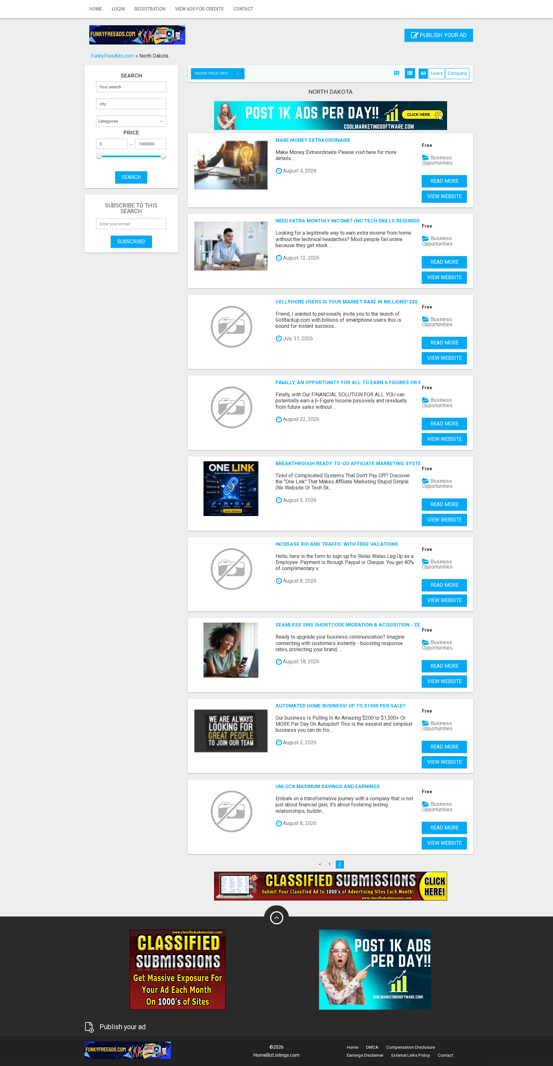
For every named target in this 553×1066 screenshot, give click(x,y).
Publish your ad (443, 35)
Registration (149, 9)
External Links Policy (410, 1055)
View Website (444, 196)
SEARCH (131, 177)
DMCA (372, 1047)
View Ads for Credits (199, 9)
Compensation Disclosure (410, 1047)
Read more (444, 181)
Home (95, 9)
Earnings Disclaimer (365, 1055)
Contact (243, 9)
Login (118, 9)
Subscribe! (131, 241)
